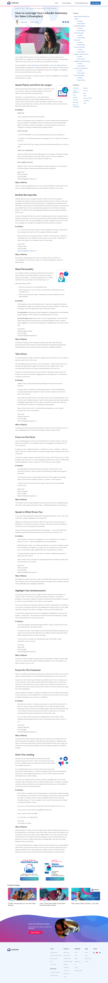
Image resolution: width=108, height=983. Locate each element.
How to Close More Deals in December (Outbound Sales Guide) (52, 904)
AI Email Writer (67, 955)
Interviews (75, 100)
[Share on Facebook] (65, 22)
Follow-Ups (66, 970)
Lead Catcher (67, 973)
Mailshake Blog (53, 952)
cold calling (57, 65)
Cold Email (76, 88)
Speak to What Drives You (81, 54)
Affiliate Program (79, 970)
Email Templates (66, 3)
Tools (84, 103)
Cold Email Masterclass (81, 3)
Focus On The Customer (81, 68)
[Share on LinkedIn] (63, 22)
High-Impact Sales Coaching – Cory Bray (85, 903)
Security (87, 961)
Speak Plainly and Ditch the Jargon (81, 18)
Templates (86, 100)
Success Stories (87, 98)
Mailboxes (66, 964)
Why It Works (81, 59)
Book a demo (95, 3)
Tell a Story (77, 40)
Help (76, 955)
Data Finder (66, 952)
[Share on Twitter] (68, 22)
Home (56, 3)
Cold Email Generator (55, 972)
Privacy (86, 952)
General (75, 97)
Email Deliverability (68, 961)
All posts (17, 8)
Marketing (75, 102)
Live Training (53, 964)
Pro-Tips (85, 90)
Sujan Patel (24, 22)
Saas (84, 93)
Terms (86, 955)
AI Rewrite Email (54, 975)
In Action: (80, 21)
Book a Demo (35, 932)
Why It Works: (81, 23)
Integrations (77, 961)
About (76, 958)
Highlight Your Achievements (82, 61)
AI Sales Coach (67, 958)
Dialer (74, 95)
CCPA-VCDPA (88, 958)
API (75, 964)
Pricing (76, 967)
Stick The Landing (79, 75)
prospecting (33, 65)
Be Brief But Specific (79, 26)
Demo (51, 961)
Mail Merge (66, 967)
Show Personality (79, 33)
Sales (23, 8)
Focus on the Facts (79, 47)
